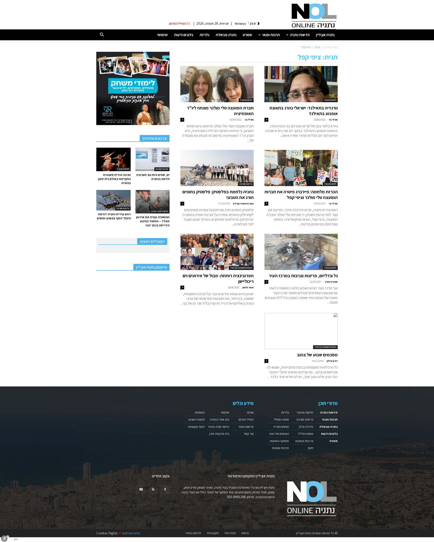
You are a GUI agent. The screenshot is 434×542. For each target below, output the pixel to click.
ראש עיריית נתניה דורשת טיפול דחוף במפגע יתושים (114, 216)
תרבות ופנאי (271, 34)
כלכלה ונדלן (306, 427)
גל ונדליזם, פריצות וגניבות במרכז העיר (303, 276)
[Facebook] (165, 489)
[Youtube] (141, 489)
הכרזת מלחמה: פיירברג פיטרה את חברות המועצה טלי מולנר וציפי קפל (301, 194)
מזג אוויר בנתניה (219, 419)
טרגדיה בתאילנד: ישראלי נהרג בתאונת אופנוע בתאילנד (303, 110)
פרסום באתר (246, 427)
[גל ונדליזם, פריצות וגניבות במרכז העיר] (301, 252)
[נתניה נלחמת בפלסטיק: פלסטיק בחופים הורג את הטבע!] (217, 168)
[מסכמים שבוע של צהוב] (301, 331)
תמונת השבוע (196, 419)
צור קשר (249, 434)
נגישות (245, 533)
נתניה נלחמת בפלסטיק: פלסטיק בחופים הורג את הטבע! (218, 194)
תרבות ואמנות (162, 169)
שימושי (162, 34)
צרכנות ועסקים (304, 441)
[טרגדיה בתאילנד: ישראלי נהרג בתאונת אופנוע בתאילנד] (301, 84)
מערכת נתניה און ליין (243, 203)
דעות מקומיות (196, 427)
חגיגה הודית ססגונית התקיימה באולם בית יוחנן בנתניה (114, 179)
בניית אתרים (132, 533)
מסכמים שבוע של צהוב (317, 355)
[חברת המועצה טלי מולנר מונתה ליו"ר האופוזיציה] (217, 84)
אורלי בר (333, 119)
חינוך (310, 448)
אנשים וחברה (281, 427)
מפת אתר (230, 533)
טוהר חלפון (248, 287)
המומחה (200, 412)
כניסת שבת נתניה (218, 427)
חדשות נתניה (300, 34)
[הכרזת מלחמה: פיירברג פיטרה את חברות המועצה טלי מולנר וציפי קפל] (301, 168)
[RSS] (153, 489)
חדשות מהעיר (330, 100)
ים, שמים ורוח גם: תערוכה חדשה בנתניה (153, 177)
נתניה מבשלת (226, 34)
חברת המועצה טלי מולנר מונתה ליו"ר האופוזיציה (220, 110)
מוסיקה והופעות (279, 441)
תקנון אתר (212, 533)
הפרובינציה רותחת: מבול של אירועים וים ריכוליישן (218, 278)
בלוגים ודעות (183, 34)
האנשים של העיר (279, 434)
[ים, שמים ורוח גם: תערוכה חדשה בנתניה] (152, 159)
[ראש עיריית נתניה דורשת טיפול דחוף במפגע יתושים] (113, 200)
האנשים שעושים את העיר (241, 267)
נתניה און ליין (325, 34)
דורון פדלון (332, 360)
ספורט (247, 34)
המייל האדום (246, 419)
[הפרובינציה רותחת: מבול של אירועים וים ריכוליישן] (217, 252)
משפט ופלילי (305, 434)
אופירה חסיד (331, 281)
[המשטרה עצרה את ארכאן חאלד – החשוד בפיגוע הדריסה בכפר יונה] (152, 201)
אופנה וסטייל (281, 419)
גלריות (204, 34)
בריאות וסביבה (245, 183)
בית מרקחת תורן (219, 434)
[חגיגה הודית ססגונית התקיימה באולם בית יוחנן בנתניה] (113, 159)
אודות (250, 412)
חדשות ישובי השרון (159, 211)
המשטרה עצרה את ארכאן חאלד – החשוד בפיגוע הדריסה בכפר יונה (153, 221)
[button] (101, 35)
